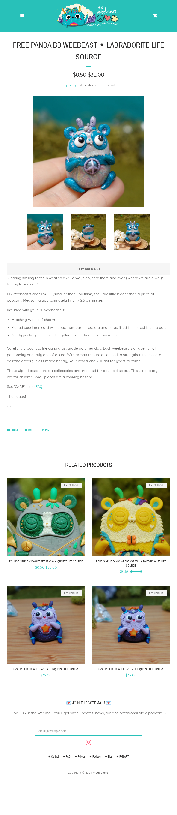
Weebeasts (100, 772)
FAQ (38, 386)
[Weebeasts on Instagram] (88, 743)
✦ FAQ (67, 756)
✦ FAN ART (122, 756)
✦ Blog (108, 756)
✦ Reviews (95, 756)
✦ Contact (53, 756)
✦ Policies (80, 756)
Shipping (68, 85)
